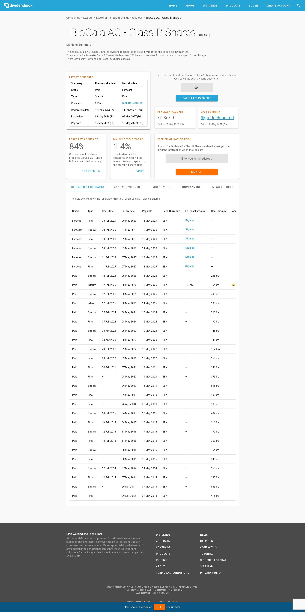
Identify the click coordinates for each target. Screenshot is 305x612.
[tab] (173, 5)
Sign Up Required (132, 103)
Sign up (189, 220)
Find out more (173, 607)
